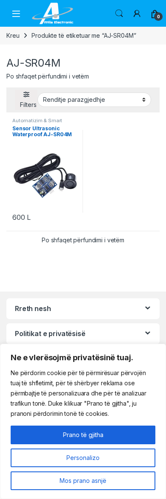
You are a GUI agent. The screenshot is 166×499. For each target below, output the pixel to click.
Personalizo (83, 457)
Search (119, 13)
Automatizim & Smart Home (37, 123)
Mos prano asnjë (83, 480)
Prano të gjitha (83, 434)
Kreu (12, 35)
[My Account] (137, 13)
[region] (83, 421)
